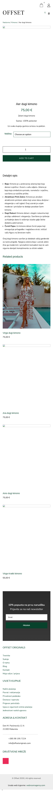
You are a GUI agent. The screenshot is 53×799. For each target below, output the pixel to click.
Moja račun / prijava (11, 673)
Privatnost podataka (11, 696)
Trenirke (6, 655)
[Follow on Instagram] (6, 761)
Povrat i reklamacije (11, 692)
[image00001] (26, 27)
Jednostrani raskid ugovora (14, 710)
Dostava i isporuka (11, 699)
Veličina (8, 133)
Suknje (6, 659)
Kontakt (6, 670)
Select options (48, 336)
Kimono (14, 22)
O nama (6, 662)
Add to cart (26, 158)
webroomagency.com (35, 785)
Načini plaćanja (9, 689)
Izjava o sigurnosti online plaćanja (17, 707)
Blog (5, 666)
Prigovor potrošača (11, 703)
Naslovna (6, 22)
